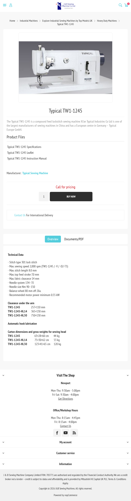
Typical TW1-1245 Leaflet (20, 153)
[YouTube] (65, 433)
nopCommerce (71, 495)
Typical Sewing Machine (35, 173)
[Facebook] (57, 433)
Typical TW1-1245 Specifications (24, 147)
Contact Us (19, 215)
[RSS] (74, 433)
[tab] (53, 239)
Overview (52, 239)
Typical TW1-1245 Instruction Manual (27, 158)
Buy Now (71, 196)
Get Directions (65, 399)
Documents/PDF (74, 239)
